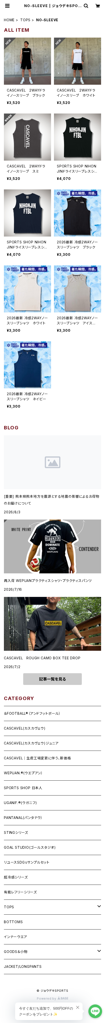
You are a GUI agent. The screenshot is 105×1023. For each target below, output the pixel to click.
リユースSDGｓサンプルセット (27, 862)
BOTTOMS (13, 922)
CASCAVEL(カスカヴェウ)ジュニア (31, 743)
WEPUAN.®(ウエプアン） (23, 773)
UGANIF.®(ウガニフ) (20, 803)
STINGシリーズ (16, 832)
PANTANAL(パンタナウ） (23, 818)
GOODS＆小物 (15, 952)
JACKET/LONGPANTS (23, 966)
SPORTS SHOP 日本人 (23, 788)
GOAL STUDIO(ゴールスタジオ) (30, 847)
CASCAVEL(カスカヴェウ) (25, 728)
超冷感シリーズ (16, 877)
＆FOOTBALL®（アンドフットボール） (32, 713)
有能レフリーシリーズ (20, 892)
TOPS (25, 20)
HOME (9, 20)
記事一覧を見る (52, 679)
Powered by (47, 998)
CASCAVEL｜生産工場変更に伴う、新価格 (37, 758)
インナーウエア (15, 937)
